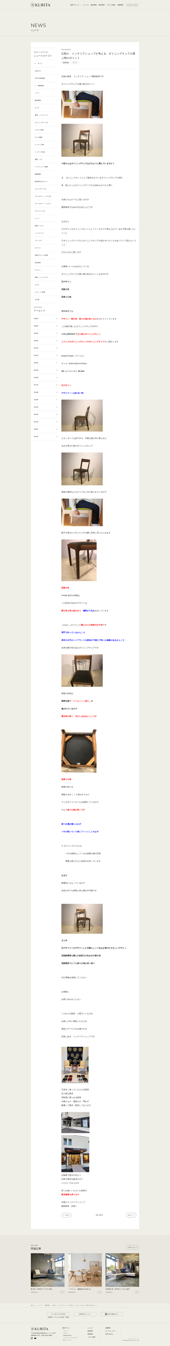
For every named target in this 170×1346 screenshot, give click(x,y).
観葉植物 (38, 174)
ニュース (90, 1328)
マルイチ (65, 1333)
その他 (37, 299)
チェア (37, 108)
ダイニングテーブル (41, 122)
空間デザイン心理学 (41, 255)
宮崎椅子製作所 (67, 1335)
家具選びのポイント (41, 181)
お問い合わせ (109, 1334)
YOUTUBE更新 (40, 78)
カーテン (38, 248)
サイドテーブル (40, 211)
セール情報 (38, 137)
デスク (37, 285)
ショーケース (39, 233)
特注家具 (38, 262)
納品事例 (38, 100)
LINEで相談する (112, 1314)
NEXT (130, 1215)
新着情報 (41, 85)
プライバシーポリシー (133, 1338)
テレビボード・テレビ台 (43, 196)
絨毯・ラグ (38, 159)
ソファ (37, 93)
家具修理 (90, 1334)
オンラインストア (110, 1331)
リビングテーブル (41, 189)
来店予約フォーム (84, 1314)
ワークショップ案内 (41, 167)
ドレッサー (38, 240)
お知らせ (38, 71)
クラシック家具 (40, 292)
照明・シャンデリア (41, 277)
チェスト (38, 270)
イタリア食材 (39, 130)
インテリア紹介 (40, 152)
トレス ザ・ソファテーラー (70, 1337)
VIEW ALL (132, 1247)
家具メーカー (39, 226)
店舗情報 (107, 1328)
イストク (65, 1331)
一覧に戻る (99, 1215)
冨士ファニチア (67, 1340)
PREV (67, 1215)
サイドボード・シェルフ (43, 203)
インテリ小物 (39, 144)
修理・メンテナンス (41, 115)
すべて (40, 63)
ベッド (37, 218)
